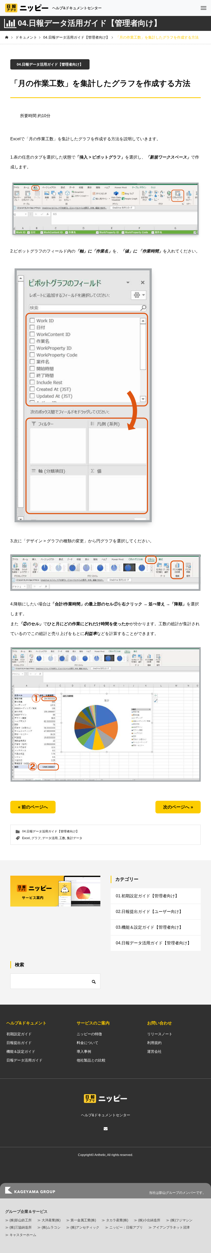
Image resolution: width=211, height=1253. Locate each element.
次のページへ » (178, 807)
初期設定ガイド (19, 1034)
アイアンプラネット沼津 (171, 1227)
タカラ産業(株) (117, 1220)
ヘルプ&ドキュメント (26, 1023)
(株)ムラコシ (51, 1227)
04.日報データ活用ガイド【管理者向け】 (50, 64)
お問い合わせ (159, 1023)
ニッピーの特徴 (89, 1034)
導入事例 (84, 1051)
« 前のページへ (33, 807)
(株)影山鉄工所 (21, 1220)
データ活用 (50, 838)
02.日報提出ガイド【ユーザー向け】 (149, 911)
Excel (26, 838)
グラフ (36, 838)
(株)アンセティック (85, 1227)
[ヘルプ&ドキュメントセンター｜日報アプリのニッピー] (26, 8)
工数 (62, 838)
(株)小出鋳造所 (149, 1220)
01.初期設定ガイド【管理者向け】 (147, 896)
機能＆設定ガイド (20, 1051)
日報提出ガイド (19, 1043)
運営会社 (154, 1051)
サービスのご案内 (93, 1023)
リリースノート (159, 1034)
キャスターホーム (23, 1235)
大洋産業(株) (51, 1220)
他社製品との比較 (91, 1060)
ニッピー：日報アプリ (126, 1227)
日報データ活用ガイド (24, 1060)
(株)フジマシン (181, 1220)
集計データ (74, 838)
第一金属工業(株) (83, 1220)
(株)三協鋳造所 (21, 1227)
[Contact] (106, 1129)
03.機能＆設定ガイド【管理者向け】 (149, 927)
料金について (87, 1043)
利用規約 (154, 1043)
